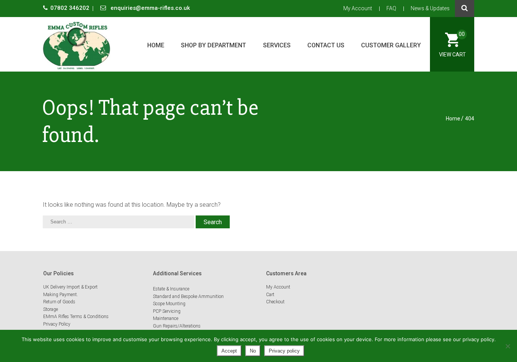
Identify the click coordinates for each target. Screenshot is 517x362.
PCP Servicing (167, 311)
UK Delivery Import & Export (70, 287)
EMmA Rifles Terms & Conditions (76, 316)
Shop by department (213, 45)
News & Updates (430, 8)
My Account (357, 8)
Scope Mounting (169, 303)
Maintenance (165, 318)
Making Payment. (60, 294)
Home (155, 45)
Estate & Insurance (171, 289)
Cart (270, 294)
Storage (50, 309)
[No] (507, 346)
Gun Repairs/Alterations (177, 326)
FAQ (391, 8)
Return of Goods (59, 301)
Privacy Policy (56, 324)
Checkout (275, 301)
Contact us (325, 45)
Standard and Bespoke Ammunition (188, 296)
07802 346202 (70, 8)
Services (277, 45)
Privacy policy (284, 351)
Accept (229, 351)
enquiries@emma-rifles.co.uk (149, 8)
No (253, 351)
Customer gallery (391, 45)
